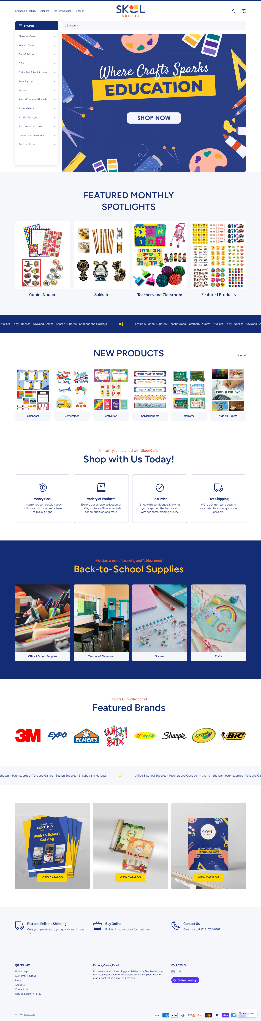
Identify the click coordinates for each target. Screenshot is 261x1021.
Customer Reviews (25, 975)
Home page (21, 971)
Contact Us (21, 989)
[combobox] (154, 25)
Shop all (241, 355)
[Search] (65, 25)
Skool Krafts (29, 1014)
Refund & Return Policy (28, 993)
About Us (20, 984)
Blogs (18, 980)
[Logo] (130, 11)
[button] (244, 11)
